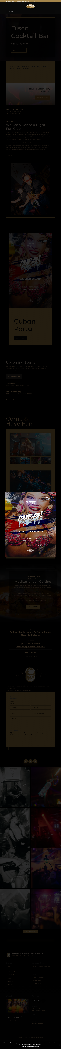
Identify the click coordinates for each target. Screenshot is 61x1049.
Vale (24, 1046)
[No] (59, 1045)
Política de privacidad (32, 1046)
